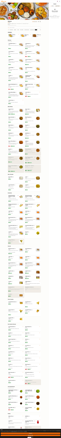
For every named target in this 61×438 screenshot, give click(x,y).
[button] (3, 1)
